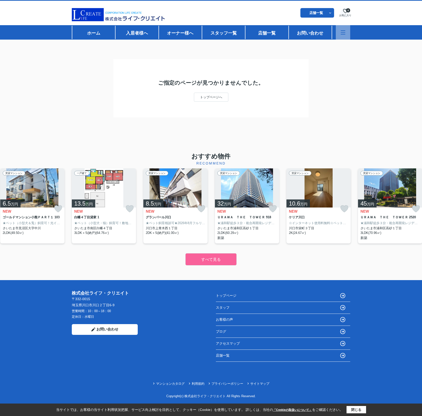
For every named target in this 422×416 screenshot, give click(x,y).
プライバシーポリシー (227, 383)
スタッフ (223, 307)
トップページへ (211, 97)
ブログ (221, 331)
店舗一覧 (316, 13)
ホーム (93, 33)
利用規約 (198, 383)
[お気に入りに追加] (58, 208)
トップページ (226, 295)
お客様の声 (224, 319)
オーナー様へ (180, 33)
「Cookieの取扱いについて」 (292, 410)
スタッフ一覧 (224, 33)
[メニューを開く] (343, 32)
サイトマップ (259, 383)
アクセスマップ (228, 343)
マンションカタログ (170, 383)
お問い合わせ (310, 33)
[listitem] (104, 205)
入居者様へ (137, 33)
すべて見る (211, 259)
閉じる (356, 410)
